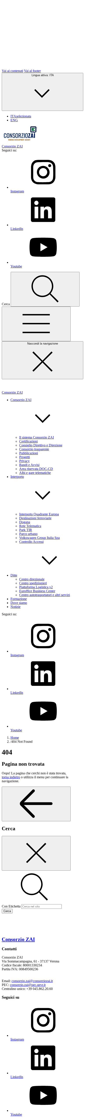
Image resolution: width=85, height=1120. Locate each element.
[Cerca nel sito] (45, 289)
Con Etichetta (11, 906)
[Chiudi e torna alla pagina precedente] (36, 853)
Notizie (15, 607)
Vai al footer (32, 71)
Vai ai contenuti (12, 71)
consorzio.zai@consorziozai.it (32, 981)
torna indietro (11, 777)
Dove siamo (18, 603)
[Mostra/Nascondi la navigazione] (36, 324)
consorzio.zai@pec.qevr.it (28, 985)
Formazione (18, 599)
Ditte (13, 575)
